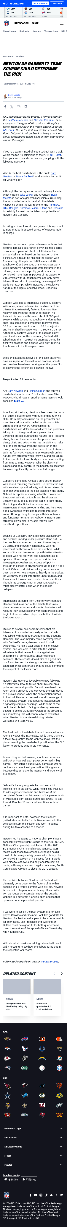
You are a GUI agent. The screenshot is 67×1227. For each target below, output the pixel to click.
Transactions (51, 31)
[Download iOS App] (11, 1179)
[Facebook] (30, 1195)
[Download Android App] (29, 1179)
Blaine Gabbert (24, 176)
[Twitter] (56, 1195)
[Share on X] (12, 107)
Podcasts (24, 31)
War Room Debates (13, 56)
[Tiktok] (46, 1195)
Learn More (57, 3)
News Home (9, 31)
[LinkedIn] (62, 1195)
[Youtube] (36, 1195)
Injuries (37, 31)
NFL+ (5, 3)
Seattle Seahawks (17, 119)
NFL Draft (8, 130)
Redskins (58, 208)
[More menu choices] (62, 23)
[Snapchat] (51, 1195)
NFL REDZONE (16, 3)
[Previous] (2, 12)
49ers (35, 208)
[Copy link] (25, 107)
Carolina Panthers (44, 119)
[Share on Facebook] (5, 107)
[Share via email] (18, 107)
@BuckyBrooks (49, 961)
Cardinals (25, 208)
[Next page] (62, 973)
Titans (43, 208)
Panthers (54, 204)
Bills (5, 208)
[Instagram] (41, 1195)
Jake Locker (26, 194)
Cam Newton (15, 390)
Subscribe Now (40, 3)
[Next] (65, 12)
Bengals (13, 208)
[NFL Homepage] (6, 23)
